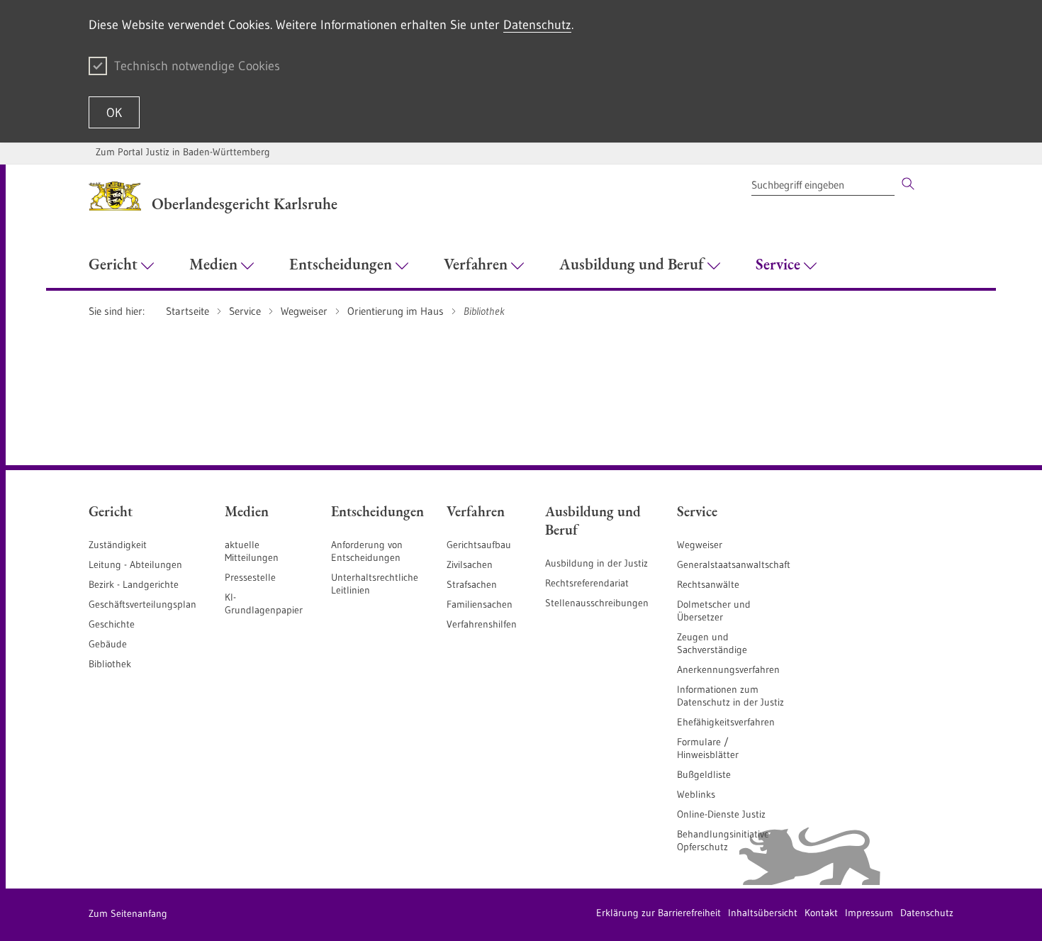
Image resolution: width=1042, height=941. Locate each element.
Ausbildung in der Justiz (596, 563)
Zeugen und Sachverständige (712, 643)
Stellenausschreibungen (597, 602)
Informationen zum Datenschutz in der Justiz (730, 695)
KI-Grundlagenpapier (264, 603)
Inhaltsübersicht (762, 912)
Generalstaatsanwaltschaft (733, 564)
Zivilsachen (470, 564)
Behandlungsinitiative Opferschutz (723, 840)
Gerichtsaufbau (479, 544)
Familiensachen (479, 604)
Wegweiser (699, 544)
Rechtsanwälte (708, 584)
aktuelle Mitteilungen (252, 551)
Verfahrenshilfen (482, 624)
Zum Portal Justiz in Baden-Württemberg (183, 151)
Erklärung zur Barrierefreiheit (658, 912)
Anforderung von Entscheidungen (367, 551)
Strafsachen (472, 584)
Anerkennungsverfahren (728, 669)
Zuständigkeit (118, 544)
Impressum (869, 912)
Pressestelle (250, 577)
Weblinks (696, 794)
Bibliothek (110, 663)
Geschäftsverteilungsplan (142, 604)
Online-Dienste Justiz (721, 814)
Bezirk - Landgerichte (134, 584)
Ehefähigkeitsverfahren (726, 722)
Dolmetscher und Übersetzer (714, 610)
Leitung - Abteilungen (135, 564)
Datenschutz (537, 25)
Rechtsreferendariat (587, 583)
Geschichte (112, 624)
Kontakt (821, 912)
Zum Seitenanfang (128, 913)
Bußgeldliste (704, 774)
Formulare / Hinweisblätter (708, 748)
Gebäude (108, 643)
